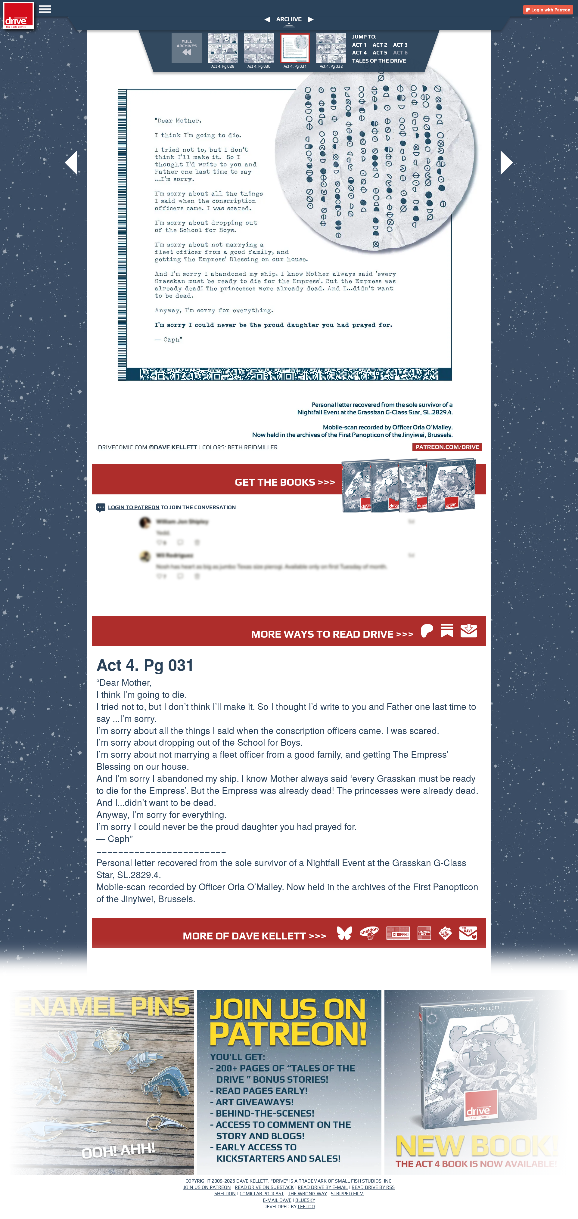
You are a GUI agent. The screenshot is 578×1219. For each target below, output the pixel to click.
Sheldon (225, 1193)
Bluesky (305, 1200)
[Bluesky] (344, 934)
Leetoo (306, 1206)
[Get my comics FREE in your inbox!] (469, 631)
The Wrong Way (307, 1193)
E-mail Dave (277, 1200)
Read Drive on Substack (264, 1187)
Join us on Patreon (207, 1187)
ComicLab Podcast (262, 1193)
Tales (379, 61)
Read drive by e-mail (323, 1187)
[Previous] (267, 19)
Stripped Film (347, 1193)
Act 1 (359, 45)
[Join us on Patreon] (427, 631)
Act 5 (380, 53)
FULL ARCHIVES (187, 44)
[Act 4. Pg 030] (71, 162)
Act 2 (380, 45)
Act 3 (400, 45)
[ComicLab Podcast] (426, 934)
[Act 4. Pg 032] (507, 162)
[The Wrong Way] (447, 934)
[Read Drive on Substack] (448, 631)
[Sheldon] (371, 934)
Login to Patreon (134, 507)
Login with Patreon (550, 10)
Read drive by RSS (373, 1187)
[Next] (311, 19)
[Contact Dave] (468, 934)
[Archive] (289, 25)
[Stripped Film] (399, 934)
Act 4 (359, 53)
